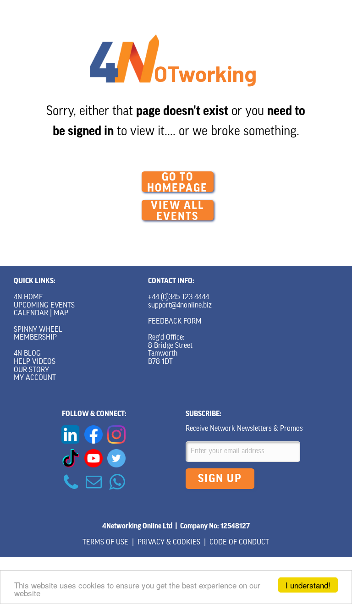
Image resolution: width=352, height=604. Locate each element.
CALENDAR (31, 313)
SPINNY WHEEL (38, 330)
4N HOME (28, 297)
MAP (61, 313)
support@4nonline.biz (180, 305)
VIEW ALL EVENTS (177, 210)
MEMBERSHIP (35, 337)
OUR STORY (31, 370)
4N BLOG (27, 353)
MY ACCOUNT (35, 378)
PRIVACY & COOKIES (169, 542)
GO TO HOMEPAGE (177, 181)
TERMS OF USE (105, 542)
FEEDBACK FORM (175, 321)
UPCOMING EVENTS (44, 305)
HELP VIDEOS (34, 362)
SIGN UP (220, 478)
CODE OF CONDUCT (239, 542)
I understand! (308, 585)
